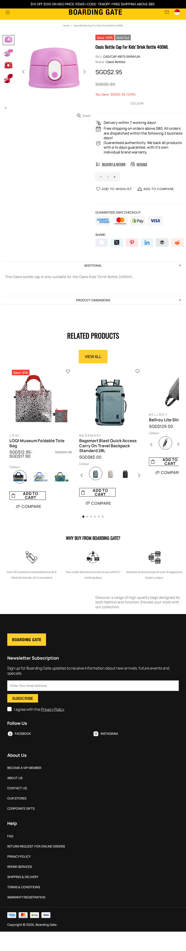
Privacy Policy (52, 709)
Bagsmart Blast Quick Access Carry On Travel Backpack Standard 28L (108, 445)
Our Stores (16, 798)
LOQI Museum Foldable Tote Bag (36, 443)
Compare (31, 506)
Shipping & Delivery (22, 877)
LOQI (14, 435)
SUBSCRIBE (22, 698)
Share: (100, 235)
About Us (15, 778)
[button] (83, 517)
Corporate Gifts (21, 809)
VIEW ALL (93, 356)
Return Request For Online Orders (36, 846)
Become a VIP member (24, 768)
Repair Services (19, 867)
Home (66, 25)
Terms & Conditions (23, 887)
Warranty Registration (26, 897)
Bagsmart (90, 435)
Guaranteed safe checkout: (118, 212)
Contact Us (17, 788)
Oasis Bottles (115, 62)
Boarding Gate (95, 12)
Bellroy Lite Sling (165, 419)
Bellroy (158, 415)
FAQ (10, 836)
